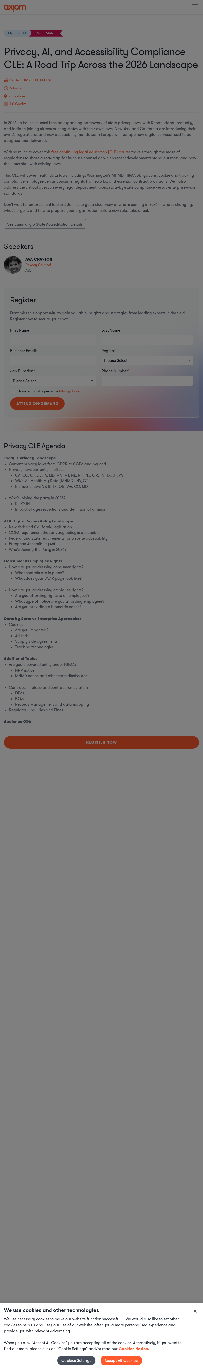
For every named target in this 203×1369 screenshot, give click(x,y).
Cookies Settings (76, 1360)
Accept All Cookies (121, 1360)
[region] (101, 1336)
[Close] (195, 1311)
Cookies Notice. (134, 1348)
